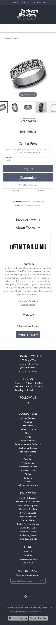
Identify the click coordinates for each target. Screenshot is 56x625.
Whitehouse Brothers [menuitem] (28, 485)
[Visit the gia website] (28, 596)
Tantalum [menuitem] (28, 477)
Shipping (15, 191)
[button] (14, 2)
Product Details (28, 219)
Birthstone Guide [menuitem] (28, 512)
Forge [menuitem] (28, 436)
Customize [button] (28, 177)
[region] (28, 73)
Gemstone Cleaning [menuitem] (28, 531)
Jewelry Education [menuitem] (28, 497)
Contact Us (28, 562)
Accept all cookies (38, 618)
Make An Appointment (28, 558)
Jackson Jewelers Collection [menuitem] (28, 444)
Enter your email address (28, 575)
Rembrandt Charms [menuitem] (28, 466)
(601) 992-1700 (28, 121)
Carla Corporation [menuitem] (28, 429)
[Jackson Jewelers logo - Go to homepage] (28, 14)
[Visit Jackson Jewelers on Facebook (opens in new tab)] (28, 404)
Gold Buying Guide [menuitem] (28, 538)
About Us (28, 551)
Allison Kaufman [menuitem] (28, 418)
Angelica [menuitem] (28, 421)
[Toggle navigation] (5, 28)
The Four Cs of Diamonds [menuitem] (28, 501)
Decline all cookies (18, 618)
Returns (41, 191)
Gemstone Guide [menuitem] (28, 516)
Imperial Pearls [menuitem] (28, 440)
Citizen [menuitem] (28, 433)
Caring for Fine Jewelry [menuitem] (28, 524)
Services (28, 555)
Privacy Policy (40, 607)
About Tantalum (28, 227)
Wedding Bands (11, 38)
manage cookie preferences (27, 611)
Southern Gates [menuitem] (28, 470)
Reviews (28, 314)
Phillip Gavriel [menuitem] (28, 462)
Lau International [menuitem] (28, 451)
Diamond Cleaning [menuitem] (28, 527)
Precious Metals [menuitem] (28, 520)
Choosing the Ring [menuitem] (28, 509)
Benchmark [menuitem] (28, 425)
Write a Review (28, 335)
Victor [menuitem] (28, 481)
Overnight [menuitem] (28, 459)
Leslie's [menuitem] (28, 455)
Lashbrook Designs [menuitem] (28, 447)
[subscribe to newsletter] (41, 580)
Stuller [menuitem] (28, 474)
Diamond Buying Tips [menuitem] (28, 505)
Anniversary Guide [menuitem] (28, 535)
